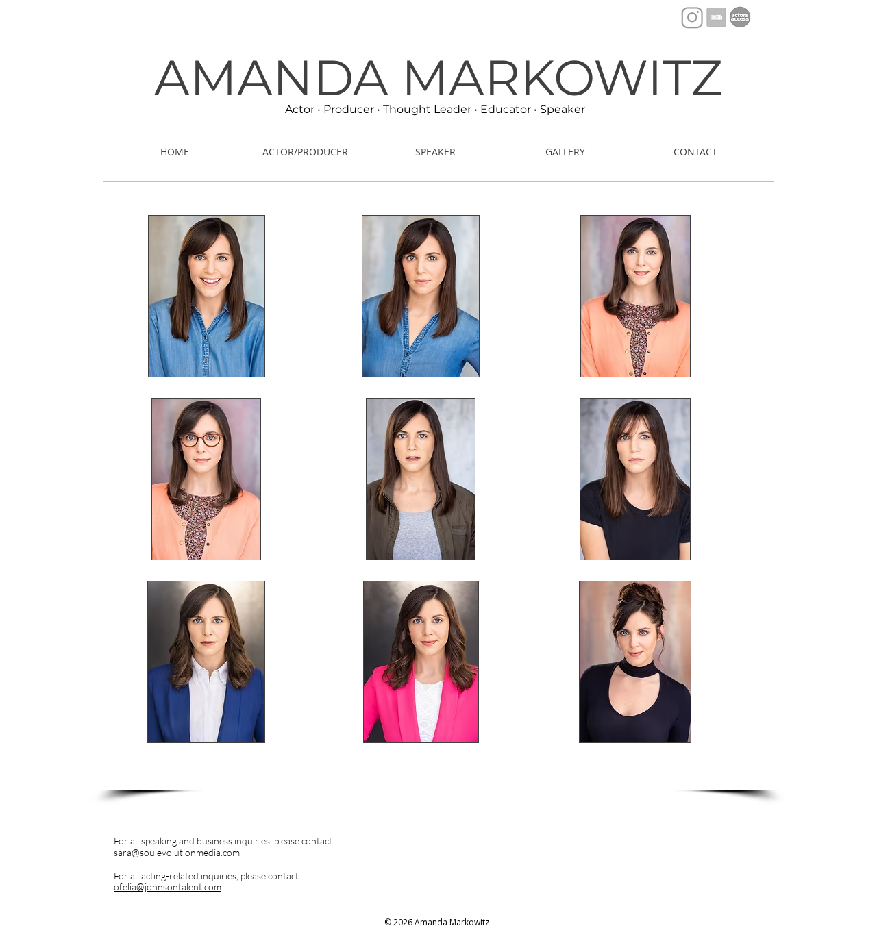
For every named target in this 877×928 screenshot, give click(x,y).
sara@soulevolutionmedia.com (177, 852)
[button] (565, 156)
